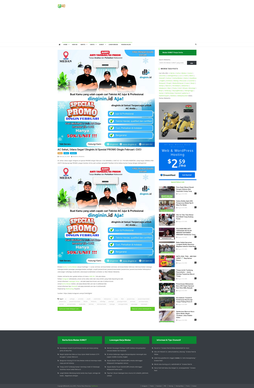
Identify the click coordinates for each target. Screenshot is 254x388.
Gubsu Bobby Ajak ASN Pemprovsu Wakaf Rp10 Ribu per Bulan (184, 203)
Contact (194, 386)
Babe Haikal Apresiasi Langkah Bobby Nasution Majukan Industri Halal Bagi (186, 244)
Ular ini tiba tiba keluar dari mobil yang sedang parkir (184, 217)
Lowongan (72, 281)
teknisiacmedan (101, 304)
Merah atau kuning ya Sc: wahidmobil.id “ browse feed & (173, 364)
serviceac (132, 301)
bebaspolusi (107, 299)
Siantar (161, 93)
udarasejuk (144, 304)
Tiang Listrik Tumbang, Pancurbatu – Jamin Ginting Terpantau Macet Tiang (185, 273)
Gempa (161, 86)
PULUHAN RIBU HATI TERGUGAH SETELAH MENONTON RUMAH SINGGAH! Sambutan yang (185, 232)
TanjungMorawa (177, 91)
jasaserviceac (131, 299)
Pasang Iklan (126, 44)
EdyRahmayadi (164, 96)
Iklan (122, 299)
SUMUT (101, 44)
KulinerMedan (177, 78)
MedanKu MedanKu (78, 156)
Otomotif (74, 286)
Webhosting (70, 289)
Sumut (190, 73)
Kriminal (169, 81)
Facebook (159, 386)
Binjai (161, 91)
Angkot (162, 81)
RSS (165, 386)
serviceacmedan (143, 301)
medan (66, 153)
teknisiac (91, 304)
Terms (188, 386)
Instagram (65, 279)
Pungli (169, 83)
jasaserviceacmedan (144, 299)
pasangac (111, 301)
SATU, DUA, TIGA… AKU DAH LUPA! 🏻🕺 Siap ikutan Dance (186, 258)
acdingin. (72, 299)
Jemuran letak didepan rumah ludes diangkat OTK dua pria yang (71, 309)
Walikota (173, 96)
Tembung (167, 91)
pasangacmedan (122, 301)
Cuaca (187, 83)
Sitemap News (180, 386)
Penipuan (162, 83)
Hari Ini (74, 44)
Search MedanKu (164, 60)
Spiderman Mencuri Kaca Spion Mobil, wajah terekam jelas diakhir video (185, 314)
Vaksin (191, 76)
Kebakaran (162, 88)
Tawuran (168, 86)
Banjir (193, 83)
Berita (83, 44)
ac (65, 299)
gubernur (185, 93)
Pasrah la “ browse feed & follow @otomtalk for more (171, 348)
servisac (61, 304)
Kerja (77, 281)
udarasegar (134, 304)
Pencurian (183, 81)
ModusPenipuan (178, 83)
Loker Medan (113, 44)
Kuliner (168, 78)
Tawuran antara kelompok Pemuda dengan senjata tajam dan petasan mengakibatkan (143, 309)
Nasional (178, 93)
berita (60, 153)
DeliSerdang (169, 93)
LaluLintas (162, 76)
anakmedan (97, 299)
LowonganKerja (172, 76)
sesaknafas (82, 304)
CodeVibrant (94, 386)
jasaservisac (62, 301)
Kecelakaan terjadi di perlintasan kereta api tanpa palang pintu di (184, 300)
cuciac (116, 299)
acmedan (81, 299)
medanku (73, 153)
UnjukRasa (192, 78)
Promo (174, 88)
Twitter (152, 386)
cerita (70, 267)
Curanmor (191, 81)
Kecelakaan (176, 86)
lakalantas (185, 86)
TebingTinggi (188, 91)
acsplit (88, 299)
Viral (179, 88)
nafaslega (102, 301)
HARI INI (92, 276)
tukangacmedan (123, 304)
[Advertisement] (127, 27)
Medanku (94, 301)
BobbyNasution (183, 96)
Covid (186, 76)
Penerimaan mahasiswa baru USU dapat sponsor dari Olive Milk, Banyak (185, 286)
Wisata (185, 88)
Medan (74, 267)
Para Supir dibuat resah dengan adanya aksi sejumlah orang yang (185, 189)
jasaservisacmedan (74, 301)
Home (65, 44)
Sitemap (171, 386)
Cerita (92, 44)
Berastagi (192, 88)
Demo (186, 78)
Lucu (180, 76)
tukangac (112, 304)
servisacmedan (71, 304)
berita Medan (66, 284)
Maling (176, 81)
